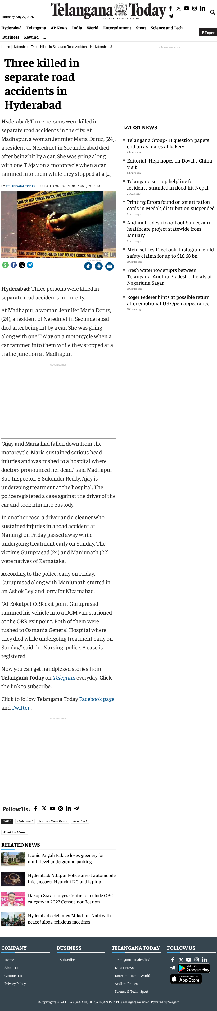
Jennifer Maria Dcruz (53, 821)
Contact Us (13, 975)
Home (5, 47)
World (92, 27)
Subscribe (67, 959)
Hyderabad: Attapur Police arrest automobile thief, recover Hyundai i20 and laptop (72, 878)
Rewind (31, 36)
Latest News (140, 127)
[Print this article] (109, 266)
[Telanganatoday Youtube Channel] (52, 809)
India (77, 27)
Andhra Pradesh (127, 983)
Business (10, 36)
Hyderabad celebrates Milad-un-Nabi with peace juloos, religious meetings (69, 918)
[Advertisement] (58, 758)
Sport (141, 27)
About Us (11, 967)
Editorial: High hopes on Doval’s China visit (169, 163)
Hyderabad (11, 27)
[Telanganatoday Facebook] (35, 809)
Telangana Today (20, 186)
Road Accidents (14, 832)
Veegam (173, 1002)
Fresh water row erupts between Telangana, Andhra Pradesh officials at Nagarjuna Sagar (169, 276)
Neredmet (80, 821)
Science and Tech (167, 27)
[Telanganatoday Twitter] (44, 809)
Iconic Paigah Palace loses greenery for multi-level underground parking (66, 858)
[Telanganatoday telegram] (76, 809)
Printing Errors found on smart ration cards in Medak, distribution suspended (171, 204)
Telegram (64, 677)
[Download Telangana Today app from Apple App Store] (88, 266)
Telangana (36, 27)
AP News (59, 27)
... (44, 36)
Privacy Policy (15, 983)
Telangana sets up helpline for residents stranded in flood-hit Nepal (168, 184)
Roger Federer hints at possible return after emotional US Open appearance (168, 299)
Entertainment (117, 27)
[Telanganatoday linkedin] (68, 809)
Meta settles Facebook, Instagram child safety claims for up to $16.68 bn (170, 252)
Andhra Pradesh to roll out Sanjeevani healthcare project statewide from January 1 (168, 228)
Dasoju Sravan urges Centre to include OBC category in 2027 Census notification (70, 898)
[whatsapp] (5, 265)
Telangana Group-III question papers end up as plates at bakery (168, 142)
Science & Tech (126, 991)
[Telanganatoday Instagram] (60, 809)
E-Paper (208, 32)
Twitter (21, 707)
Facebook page (96, 698)
